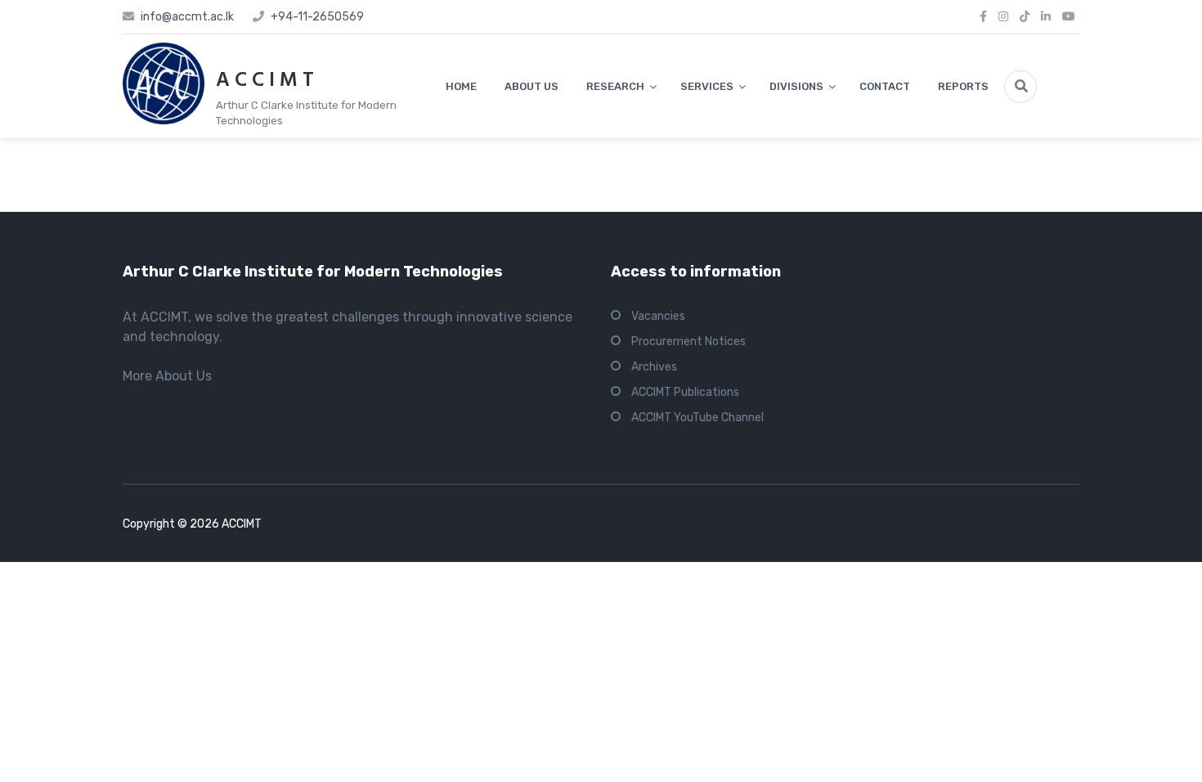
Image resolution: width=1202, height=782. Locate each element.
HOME (461, 86)
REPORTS (963, 86)
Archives (654, 367)
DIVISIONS (796, 86)
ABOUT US (531, 86)
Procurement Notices (688, 341)
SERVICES (706, 86)
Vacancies (658, 316)
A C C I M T (265, 81)
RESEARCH (615, 86)
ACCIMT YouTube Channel (697, 418)
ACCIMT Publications (685, 392)
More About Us (167, 376)
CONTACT (884, 86)
